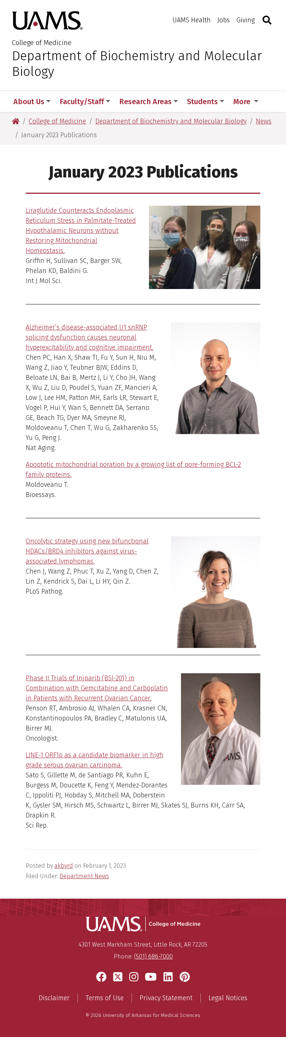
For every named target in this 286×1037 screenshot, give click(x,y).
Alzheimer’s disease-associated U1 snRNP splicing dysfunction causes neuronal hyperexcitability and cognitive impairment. (89, 337)
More (242, 101)
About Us (28, 101)
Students (202, 101)
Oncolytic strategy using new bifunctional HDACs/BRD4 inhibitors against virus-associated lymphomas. (87, 551)
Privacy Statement (166, 998)
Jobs (223, 20)
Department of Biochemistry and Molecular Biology (137, 63)
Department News (84, 876)
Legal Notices (228, 998)
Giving (245, 20)
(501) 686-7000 (153, 956)
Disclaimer (54, 998)
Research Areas (145, 101)
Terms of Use (105, 998)
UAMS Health (191, 20)
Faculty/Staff (82, 101)
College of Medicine (42, 42)
